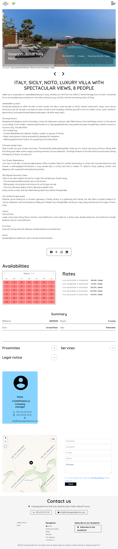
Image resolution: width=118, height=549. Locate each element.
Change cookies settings (73, 545)
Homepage (5, 67)
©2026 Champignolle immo (28, 545)
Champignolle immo (39, 506)
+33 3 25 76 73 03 (23, 412)
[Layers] (53, 438)
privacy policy (97, 478)
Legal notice (45, 545)
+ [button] (5, 437)
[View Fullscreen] (5, 446)
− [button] (5, 441)
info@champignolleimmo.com (25, 421)
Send (70, 484)
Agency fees (57, 545)
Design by (92, 545)
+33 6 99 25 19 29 (23, 415)
